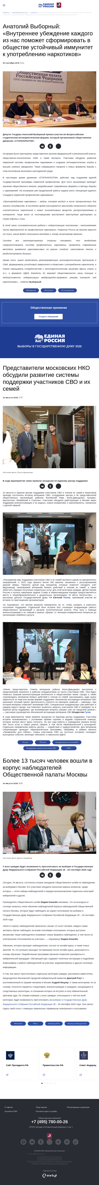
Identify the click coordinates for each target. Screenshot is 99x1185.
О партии (9, 1107)
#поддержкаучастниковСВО (66, 742)
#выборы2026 (54, 1024)
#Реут (35, 1024)
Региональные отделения (78, 1107)
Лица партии (41, 1107)
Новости (34, 12)
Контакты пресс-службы (46, 1111)
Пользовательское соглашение (49, 1157)
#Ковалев (18, 1024)
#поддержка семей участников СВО (41, 748)
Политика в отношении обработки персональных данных (49, 1161)
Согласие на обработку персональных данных (49, 1163)
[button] (44, 1083)
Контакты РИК (11, 1111)
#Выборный (31, 290)
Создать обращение (48, 316)
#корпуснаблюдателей (77, 1024)
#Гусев (25, 742)
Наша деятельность (20, 12)
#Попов (43, 742)
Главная (6, 12)
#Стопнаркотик (67, 290)
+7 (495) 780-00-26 (49, 1121)
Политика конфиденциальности (49, 1159)
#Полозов (49, 290)
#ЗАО (69, 748)
